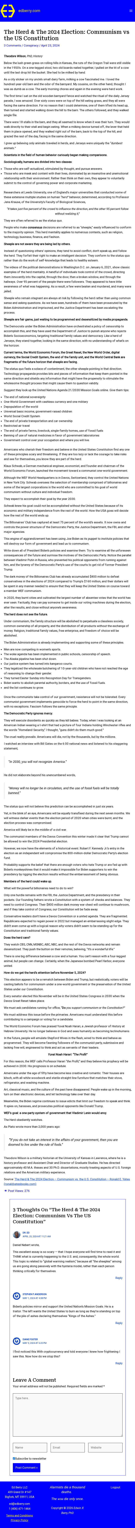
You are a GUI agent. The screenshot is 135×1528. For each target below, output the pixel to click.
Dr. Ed (26, 1232)
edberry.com (29, 10)
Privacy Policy (19, 1520)
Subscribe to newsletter (30, 1458)
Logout (115, 1487)
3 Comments (12, 45)
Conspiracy (31, 45)
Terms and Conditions (19, 1515)
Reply (119, 1278)
